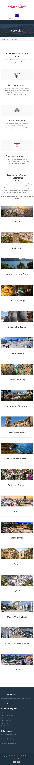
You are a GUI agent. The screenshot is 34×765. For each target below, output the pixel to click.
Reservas (6, 723)
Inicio (5, 713)
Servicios (6, 718)
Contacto (6, 726)
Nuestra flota (7, 720)
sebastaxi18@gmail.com (11, 734)
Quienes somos (8, 715)
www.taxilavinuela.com (10, 743)
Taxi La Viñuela (16, 6)
